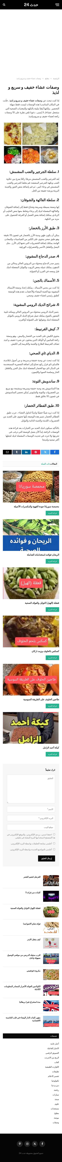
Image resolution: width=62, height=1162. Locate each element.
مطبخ (56, 1113)
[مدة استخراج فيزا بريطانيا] (51, 1005)
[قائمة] (57, 4)
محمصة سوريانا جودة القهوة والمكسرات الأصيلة (36, 506)
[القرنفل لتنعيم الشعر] (51, 880)
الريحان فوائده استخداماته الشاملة (43, 554)
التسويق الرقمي (52, 1053)
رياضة (56, 1090)
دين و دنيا (55, 1085)
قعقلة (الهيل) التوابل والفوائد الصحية (42, 603)
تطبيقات (55, 1071)
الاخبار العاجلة (53, 1048)
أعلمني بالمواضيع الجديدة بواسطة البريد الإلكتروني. (31, 849)
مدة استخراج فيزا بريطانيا (30, 1002)
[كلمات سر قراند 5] (51, 896)
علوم (57, 1104)
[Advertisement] (31, 43)
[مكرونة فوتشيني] (51, 974)
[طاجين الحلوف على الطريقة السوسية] (31, 680)
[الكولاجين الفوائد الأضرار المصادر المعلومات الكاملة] (51, 990)
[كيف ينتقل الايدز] (51, 943)
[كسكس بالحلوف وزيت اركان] (31, 631)
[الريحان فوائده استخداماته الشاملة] (31, 535)
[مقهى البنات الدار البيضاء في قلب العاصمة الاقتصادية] (51, 1021)
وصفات (56, 1122)
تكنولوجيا (55, 1081)
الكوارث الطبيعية (52, 1067)
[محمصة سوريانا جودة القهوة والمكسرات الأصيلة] (31, 487)
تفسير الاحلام (53, 1076)
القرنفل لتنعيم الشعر (32, 877)
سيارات (56, 1095)
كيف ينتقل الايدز (34, 939)
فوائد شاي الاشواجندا (32, 924)
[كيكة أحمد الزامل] (31, 728)
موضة (56, 1118)
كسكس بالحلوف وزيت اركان (45, 651)
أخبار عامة (54, 1044)
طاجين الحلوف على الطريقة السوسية (41, 699)
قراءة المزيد (52, 513)
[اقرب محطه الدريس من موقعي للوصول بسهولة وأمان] (51, 958)
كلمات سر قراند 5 (33, 892)
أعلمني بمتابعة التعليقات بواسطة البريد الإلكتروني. (31, 843)
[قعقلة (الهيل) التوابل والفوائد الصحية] (31, 583)
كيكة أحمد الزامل (51, 747)
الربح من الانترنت (52, 1057)
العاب (56, 1062)
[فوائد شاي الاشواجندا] (51, 927)
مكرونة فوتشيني (34, 971)
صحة (57, 1099)
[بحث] (4, 4)
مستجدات (55, 1108)
